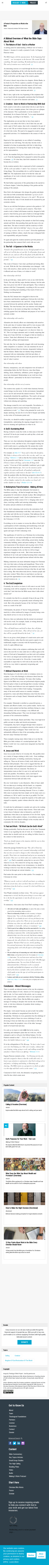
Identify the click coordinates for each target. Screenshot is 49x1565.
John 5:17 (17, 453)
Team (11, 1413)
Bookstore (12, 1426)
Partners (12, 1420)
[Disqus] (24, 1294)
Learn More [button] (14, 1562)
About (11, 1410)
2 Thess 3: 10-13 (18, 979)
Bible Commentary (15, 1454)
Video (11, 1470)
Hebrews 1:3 (14, 458)
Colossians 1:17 (29, 460)
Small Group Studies (16, 1460)
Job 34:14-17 (36, 472)
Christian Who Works (16, 1487)
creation (17, 1356)
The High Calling (14, 1464)
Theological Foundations (17, 1417)
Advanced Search (14, 1438)
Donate (24, 1342)
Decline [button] (31, 1555)
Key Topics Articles (16, 1457)
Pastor (11, 1490)
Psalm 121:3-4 (26, 482)
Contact (12, 1429)
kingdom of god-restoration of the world (18, 1360)
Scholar (11, 1494)
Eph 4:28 (10, 979)
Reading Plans (14, 1467)
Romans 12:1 (34, 1052)
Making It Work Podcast (17, 1476)
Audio (11, 1473)
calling (7, 1356)
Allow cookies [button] (41, 1555)
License (12, 1423)
